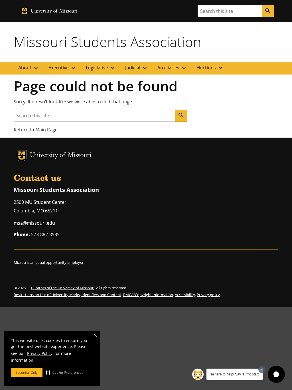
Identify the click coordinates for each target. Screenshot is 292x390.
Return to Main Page (36, 129)
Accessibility (185, 294)
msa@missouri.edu (34, 223)
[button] (64, 372)
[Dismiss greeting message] (261, 369)
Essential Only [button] (27, 372)
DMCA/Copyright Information (148, 294)
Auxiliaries (172, 68)
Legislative (101, 68)
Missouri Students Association (107, 41)
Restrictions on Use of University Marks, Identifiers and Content (67, 294)
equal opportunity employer (59, 262)
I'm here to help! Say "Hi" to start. (234, 374)
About (28, 68)
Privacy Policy (39, 353)
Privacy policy (208, 294)
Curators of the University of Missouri (62, 287)
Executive (62, 68)
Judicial (136, 68)
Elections (210, 68)
